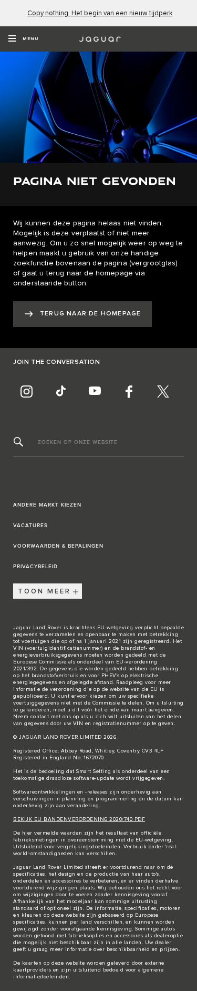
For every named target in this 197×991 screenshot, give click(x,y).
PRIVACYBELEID (35, 566)
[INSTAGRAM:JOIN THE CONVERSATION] (26, 391)
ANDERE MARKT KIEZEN (47, 505)
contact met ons (50, 716)
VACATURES (30, 525)
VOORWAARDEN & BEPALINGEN (58, 546)
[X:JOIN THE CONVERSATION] (163, 391)
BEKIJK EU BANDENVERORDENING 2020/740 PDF (79, 819)
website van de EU (134, 689)
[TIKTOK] (60, 391)
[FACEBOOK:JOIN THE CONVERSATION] (129, 391)
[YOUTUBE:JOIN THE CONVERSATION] (94, 391)
